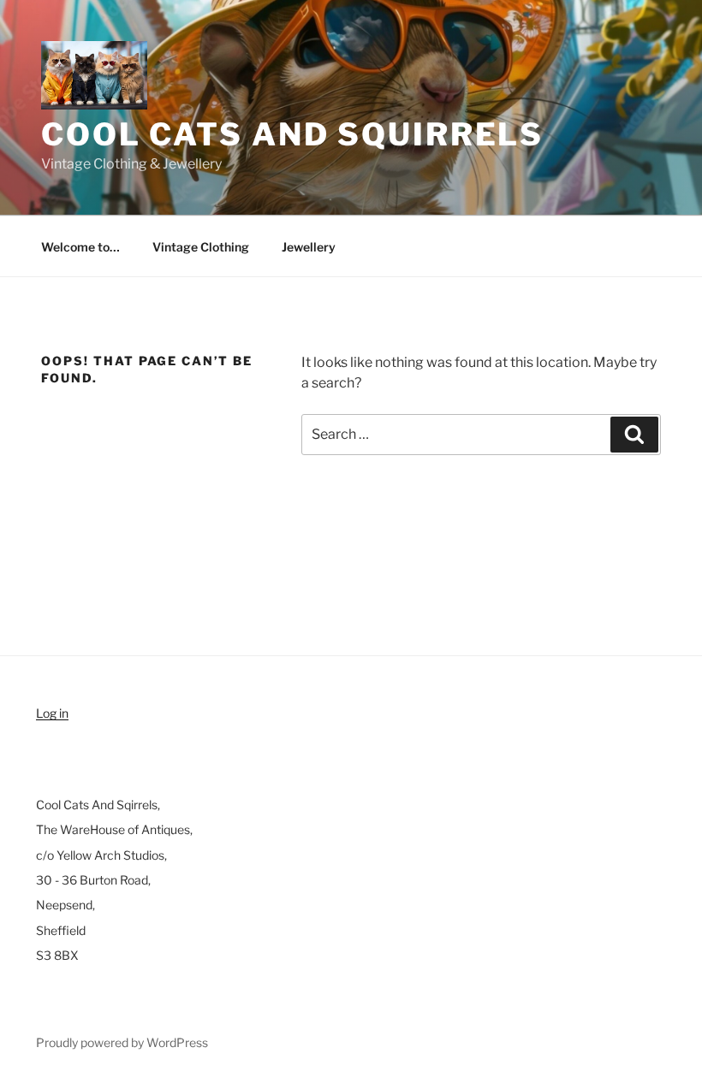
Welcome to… (80, 247)
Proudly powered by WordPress (122, 1042)
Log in (52, 713)
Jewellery (309, 247)
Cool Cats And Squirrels (292, 134)
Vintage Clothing (200, 247)
